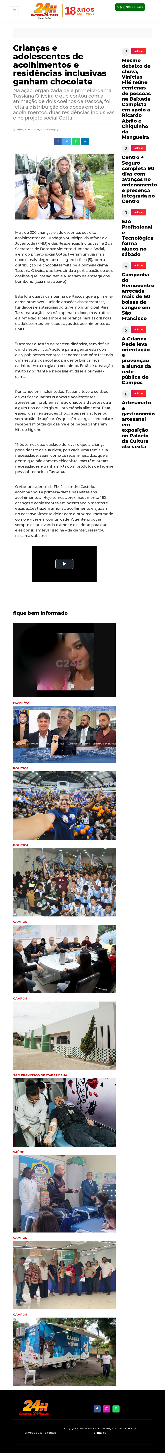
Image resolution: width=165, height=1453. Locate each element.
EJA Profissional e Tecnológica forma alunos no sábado (137, 237)
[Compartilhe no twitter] (66, 141)
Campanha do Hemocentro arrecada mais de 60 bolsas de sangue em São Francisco (138, 296)
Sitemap (50, 1432)
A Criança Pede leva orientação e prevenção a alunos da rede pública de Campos (136, 361)
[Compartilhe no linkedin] (85, 141)
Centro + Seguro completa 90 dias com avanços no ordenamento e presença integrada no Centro (139, 179)
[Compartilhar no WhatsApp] (76, 141)
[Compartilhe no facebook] (58, 141)
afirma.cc (100, 1432)
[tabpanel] (64, 809)
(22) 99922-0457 (131, 6)
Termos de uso (32, 1432)
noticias (138, 51)
